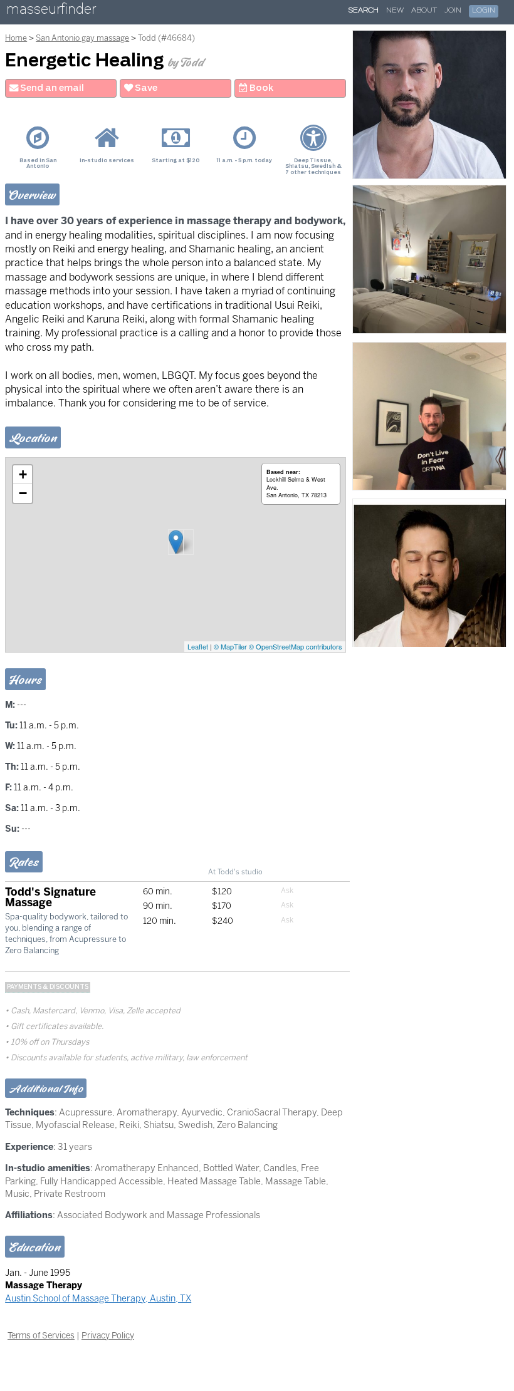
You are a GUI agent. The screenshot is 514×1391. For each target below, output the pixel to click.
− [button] (23, 493)
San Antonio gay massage (82, 38)
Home (16, 38)
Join (452, 10)
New (395, 10)
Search (364, 10)
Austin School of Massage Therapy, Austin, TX (98, 1298)
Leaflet (197, 646)
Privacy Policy (107, 1335)
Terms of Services (41, 1335)
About (424, 10)
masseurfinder (51, 12)
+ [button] (23, 474)
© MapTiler (230, 646)
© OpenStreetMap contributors (295, 646)
